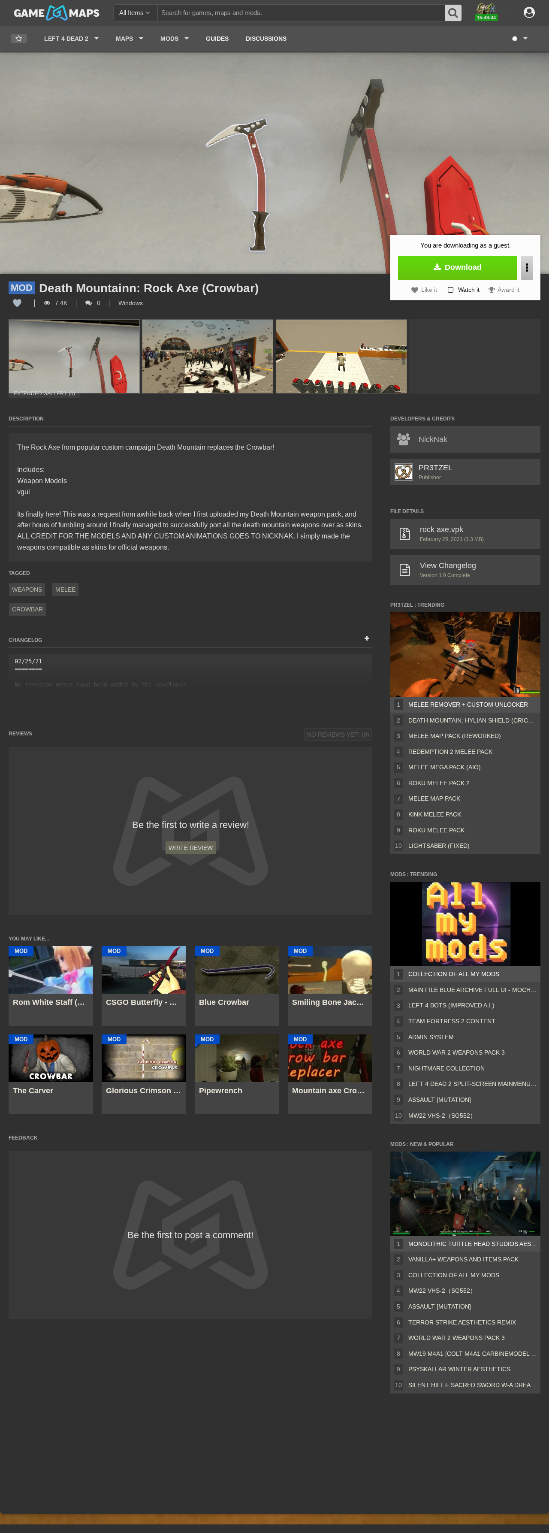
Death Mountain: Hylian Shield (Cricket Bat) (472, 720)
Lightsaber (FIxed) (439, 845)
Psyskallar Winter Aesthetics (459, 1369)
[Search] (453, 12)
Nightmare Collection (446, 1068)
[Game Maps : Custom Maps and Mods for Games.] (56, 12)
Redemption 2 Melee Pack (450, 751)
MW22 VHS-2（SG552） (442, 1115)
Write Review (191, 847)
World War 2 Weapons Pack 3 (456, 1052)
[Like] (17, 302)
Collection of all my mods (453, 974)
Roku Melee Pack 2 (439, 783)
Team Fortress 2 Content (451, 1021)
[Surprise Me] (519, 38)
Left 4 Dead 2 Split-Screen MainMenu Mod (472, 1083)
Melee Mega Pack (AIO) (444, 767)
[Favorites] (19, 39)
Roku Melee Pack (436, 830)
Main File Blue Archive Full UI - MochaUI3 (472, 989)
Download (462, 267)
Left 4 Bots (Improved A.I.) (451, 1005)
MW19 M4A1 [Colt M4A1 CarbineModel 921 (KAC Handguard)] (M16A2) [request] (472, 1353)
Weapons (27, 589)
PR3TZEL (435, 467)
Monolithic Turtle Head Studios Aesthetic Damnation (472, 1243)
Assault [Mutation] (439, 1099)
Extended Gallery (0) (44, 393)
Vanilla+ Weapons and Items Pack (463, 1259)
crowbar (27, 609)
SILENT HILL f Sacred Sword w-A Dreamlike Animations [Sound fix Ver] (472, 1385)
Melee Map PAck (434, 798)
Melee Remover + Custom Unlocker (468, 704)
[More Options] (527, 268)
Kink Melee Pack (434, 814)
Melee (65, 589)
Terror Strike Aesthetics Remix (462, 1322)
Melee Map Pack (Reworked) (454, 735)
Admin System (431, 1037)
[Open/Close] (367, 638)
